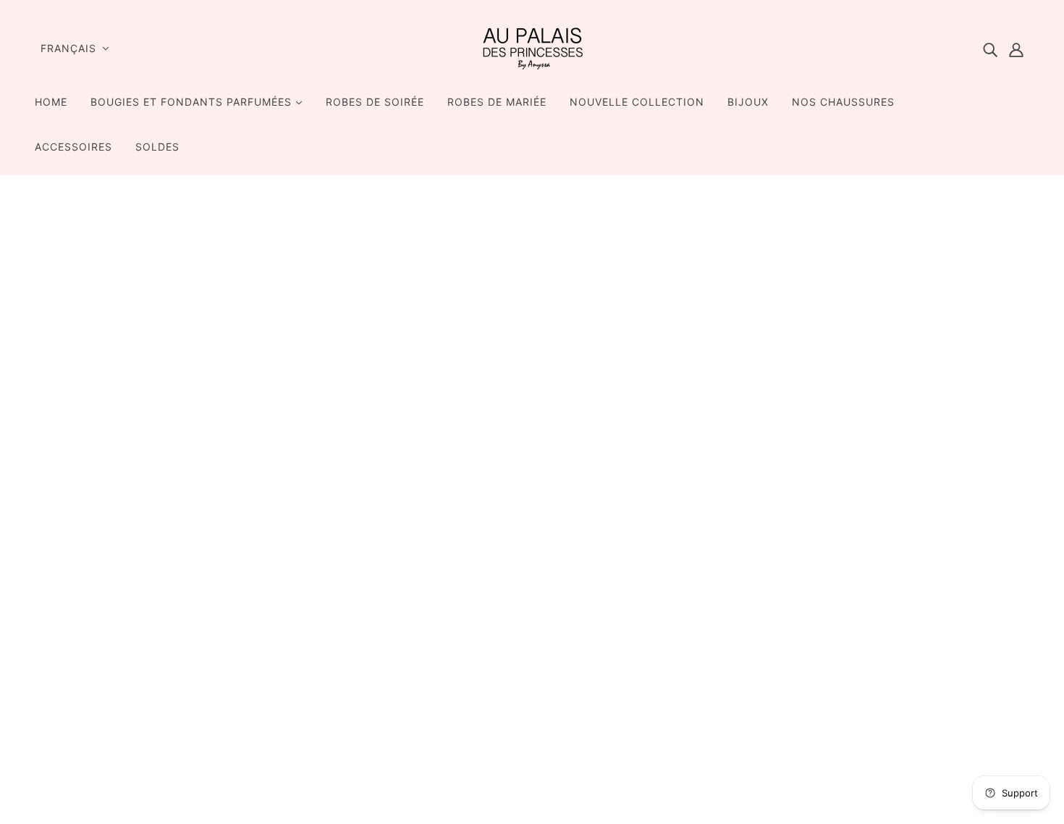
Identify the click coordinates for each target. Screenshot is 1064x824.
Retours (718, 621)
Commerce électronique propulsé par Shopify (892, 772)
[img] (990, 48)
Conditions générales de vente (780, 604)
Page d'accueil (494, 368)
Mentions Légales (745, 586)
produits (531, 385)
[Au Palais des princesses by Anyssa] (532, 69)
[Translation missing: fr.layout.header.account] (1016, 48)
